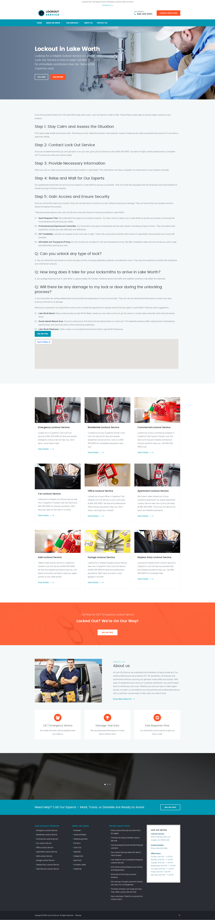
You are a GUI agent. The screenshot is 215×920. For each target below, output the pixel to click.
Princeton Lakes (80, 864)
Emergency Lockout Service (46, 830)
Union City (77, 847)
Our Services (72, 23)
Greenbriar (78, 869)
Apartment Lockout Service (46, 851)
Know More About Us (122, 699)
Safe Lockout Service (44, 856)
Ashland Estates (80, 834)
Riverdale (77, 830)
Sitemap (78, 915)
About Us (88, 23)
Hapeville (77, 851)
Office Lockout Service (44, 847)
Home (39, 23)
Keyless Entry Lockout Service (47, 864)
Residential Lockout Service (46, 834)
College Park (78, 856)
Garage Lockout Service (45, 860)
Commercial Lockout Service (47, 839)
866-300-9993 (144, 14)
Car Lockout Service (43, 843)
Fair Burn (77, 843)
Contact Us (107, 5)
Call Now (41, 77)
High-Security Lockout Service (47, 869)
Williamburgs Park (81, 839)
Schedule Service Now (168, 13)
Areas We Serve (53, 23)
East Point (77, 860)
